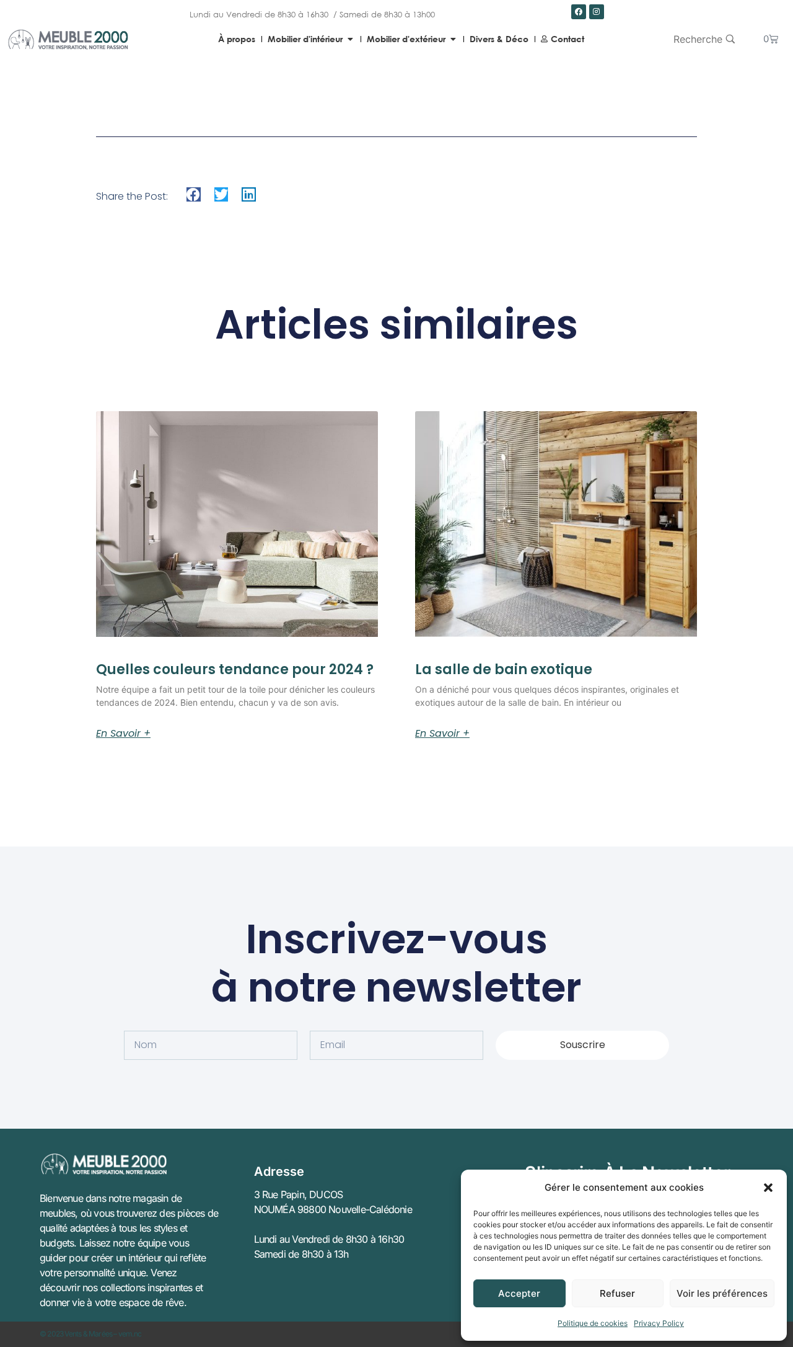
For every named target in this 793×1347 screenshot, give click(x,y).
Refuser (617, 1293)
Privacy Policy (659, 1323)
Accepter (519, 1293)
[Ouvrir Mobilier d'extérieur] (453, 38)
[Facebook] (578, 11)
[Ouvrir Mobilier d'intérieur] (350, 38)
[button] (768, 1187)
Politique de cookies (593, 1323)
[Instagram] (596, 11)
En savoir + (123, 734)
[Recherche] (704, 39)
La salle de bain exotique (503, 669)
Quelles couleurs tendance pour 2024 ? (235, 669)
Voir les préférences (722, 1293)
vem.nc (129, 1333)
